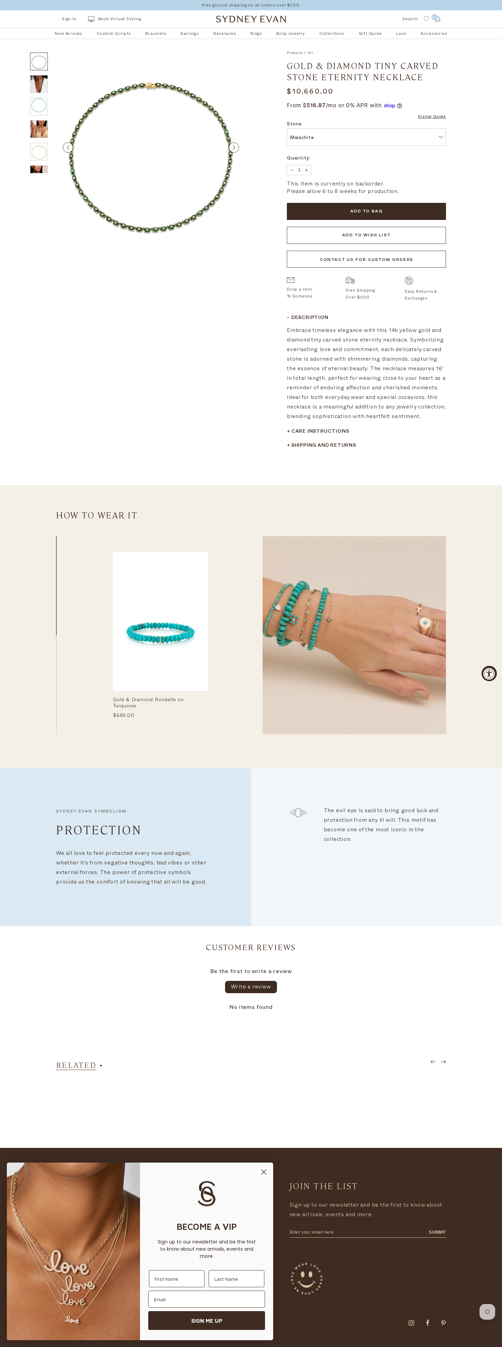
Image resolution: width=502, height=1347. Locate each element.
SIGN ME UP (206, 1321)
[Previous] (68, 147)
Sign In (69, 19)
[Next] (234, 147)
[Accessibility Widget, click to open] (489, 673)
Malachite (302, 138)
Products (295, 53)
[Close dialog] (264, 1172)
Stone (294, 124)
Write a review (251, 986)
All (310, 53)
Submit (437, 1232)
